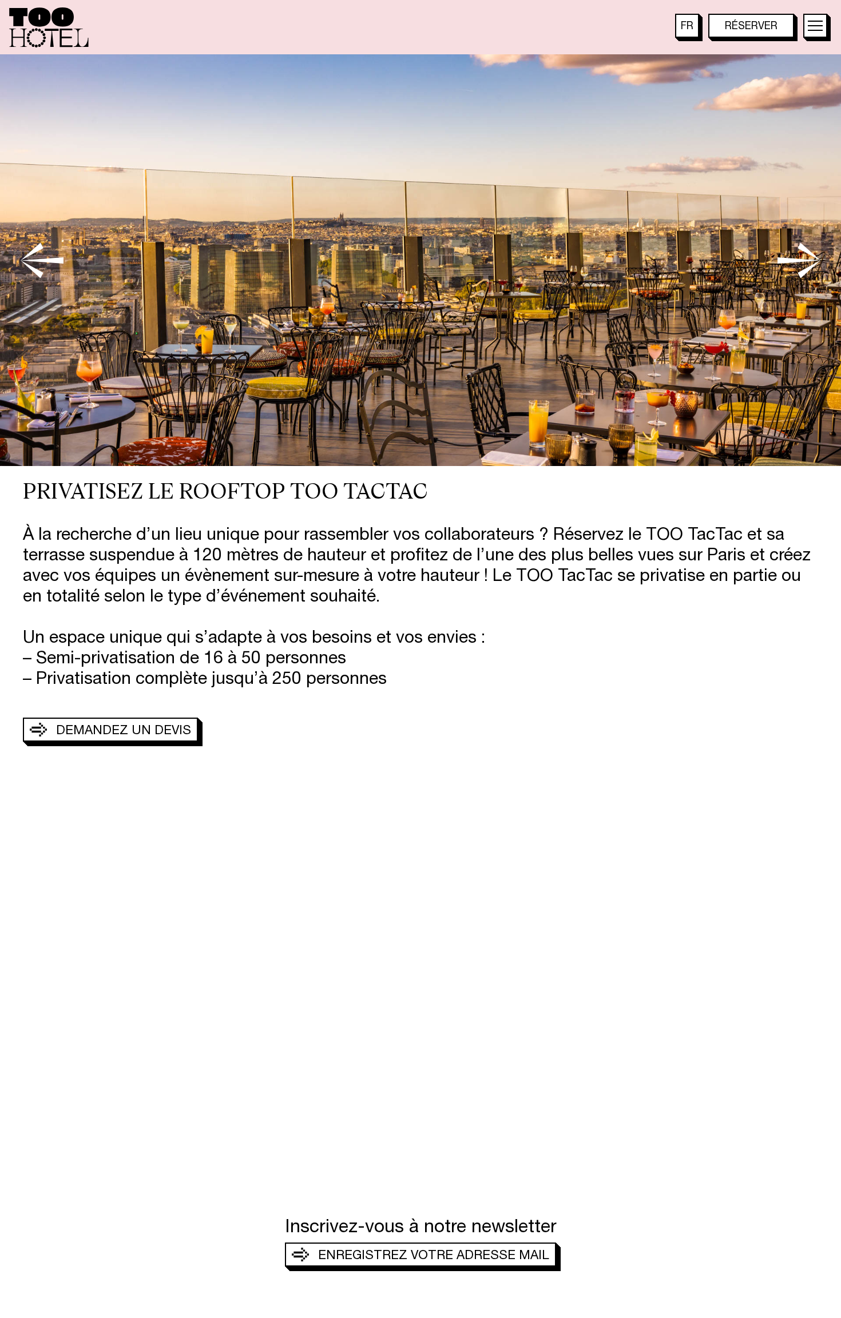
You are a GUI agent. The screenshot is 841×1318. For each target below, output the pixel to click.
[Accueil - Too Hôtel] (49, 27)
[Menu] (815, 26)
